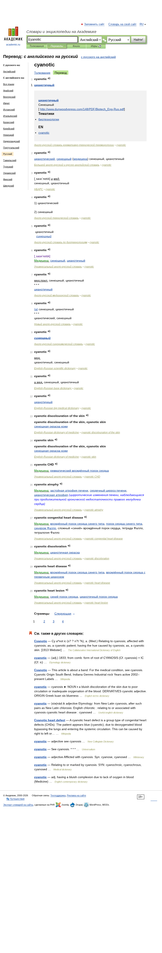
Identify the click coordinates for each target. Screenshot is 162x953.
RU (141, 24)
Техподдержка (58, 795)
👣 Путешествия (15, 799)
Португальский (11, 147)
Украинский (9, 173)
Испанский (9, 109)
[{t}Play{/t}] (49, 78)
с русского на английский (98, 57)
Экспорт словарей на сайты (18, 804)
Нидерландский (11, 141)
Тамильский (9, 160)
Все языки (8, 84)
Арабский (8, 90)
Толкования (37, 46)
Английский (9, 71)
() (36, 309)
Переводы (57, 46)
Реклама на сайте (76, 795)
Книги (76, 46)
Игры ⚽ (96, 46)
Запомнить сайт (94, 24)
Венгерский (9, 97)
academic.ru (13, 44)
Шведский (8, 185)
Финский (7, 179)
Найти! (138, 39)
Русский (7, 154)
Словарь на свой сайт (122, 24)
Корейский (8, 128)
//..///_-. (82, 109)
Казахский (8, 122)
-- (74, 145)
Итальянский (10, 116)
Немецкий (8, 135)
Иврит (6, 103)
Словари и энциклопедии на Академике (61, 32)
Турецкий (8, 166)
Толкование (42, 72)
